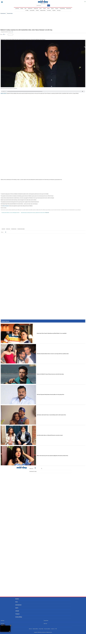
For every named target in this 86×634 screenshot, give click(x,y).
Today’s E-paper (43, 3)
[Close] (10, 625)
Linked (6, 34)
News (25, 8)
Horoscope (58, 10)
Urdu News (2, 623)
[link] (2, 625)
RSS (56, 628)
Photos (48, 8)
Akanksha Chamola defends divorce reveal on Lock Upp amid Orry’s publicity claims (53, 353)
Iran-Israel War (32, 10)
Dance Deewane (6, 205)
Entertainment (30, 8)
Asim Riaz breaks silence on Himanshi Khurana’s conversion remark (50, 435)
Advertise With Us (35, 628)
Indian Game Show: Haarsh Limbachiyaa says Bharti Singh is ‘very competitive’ (52, 333)
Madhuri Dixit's (4, 93)
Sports (41, 8)
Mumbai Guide (68, 8)
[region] (43, 22)
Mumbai (22, 8)
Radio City (45, 623)
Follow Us (11, 34)
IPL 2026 (27, 10)
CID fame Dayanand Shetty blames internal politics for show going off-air (50, 394)
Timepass (56, 8)
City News (53, 10)
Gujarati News (46, 620)
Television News (10, 13)
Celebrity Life (36, 8)
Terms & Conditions (47, 628)
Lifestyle (44, 8)
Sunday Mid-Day (62, 8)
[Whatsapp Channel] (7, 36)
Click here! (47, 212)
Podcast (52, 8)
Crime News (49, 10)
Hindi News (2, 620)
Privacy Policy (41, 628)
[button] (7, 2)
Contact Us (53, 628)
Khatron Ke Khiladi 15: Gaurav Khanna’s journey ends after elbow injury (50, 374)
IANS (12, 31)
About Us (30, 628)
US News (37, 10)
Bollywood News (42, 10)
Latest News (17, 8)
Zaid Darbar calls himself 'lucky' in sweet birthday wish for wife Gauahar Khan (51, 414)
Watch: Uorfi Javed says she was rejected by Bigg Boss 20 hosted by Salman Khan (52, 455)
